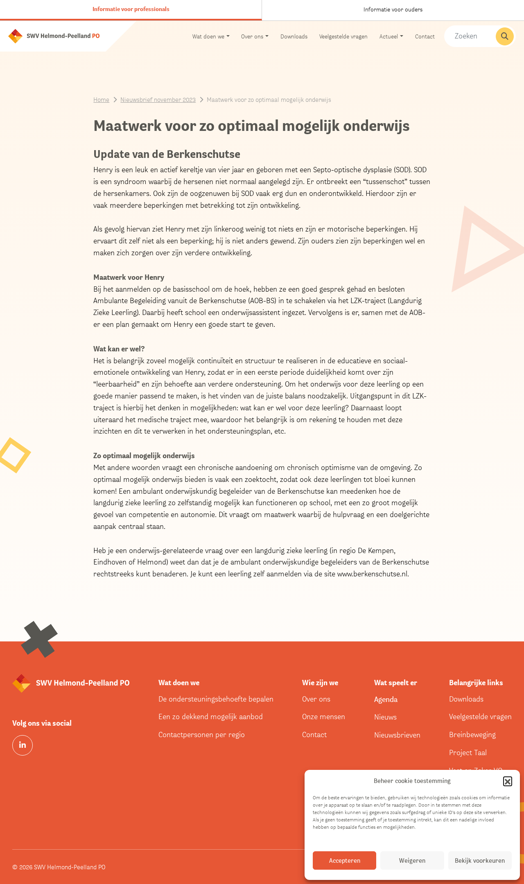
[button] (508, 781)
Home (101, 99)
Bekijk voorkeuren (480, 860)
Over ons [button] (252, 36)
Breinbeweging (472, 734)
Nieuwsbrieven (397, 735)
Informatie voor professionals (131, 9)
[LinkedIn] (22, 745)
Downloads (293, 36)
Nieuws (385, 717)
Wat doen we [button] (208, 36)
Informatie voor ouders (393, 9)
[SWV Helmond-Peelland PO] (53, 35)
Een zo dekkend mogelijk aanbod (210, 716)
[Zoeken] (505, 36)
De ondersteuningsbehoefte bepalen (215, 699)
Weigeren (412, 860)
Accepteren (344, 860)
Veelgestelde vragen (343, 36)
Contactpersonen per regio (201, 734)
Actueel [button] (388, 36)
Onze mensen (323, 716)
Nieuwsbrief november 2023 (158, 99)
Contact (425, 36)
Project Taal (468, 752)
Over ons (316, 699)
